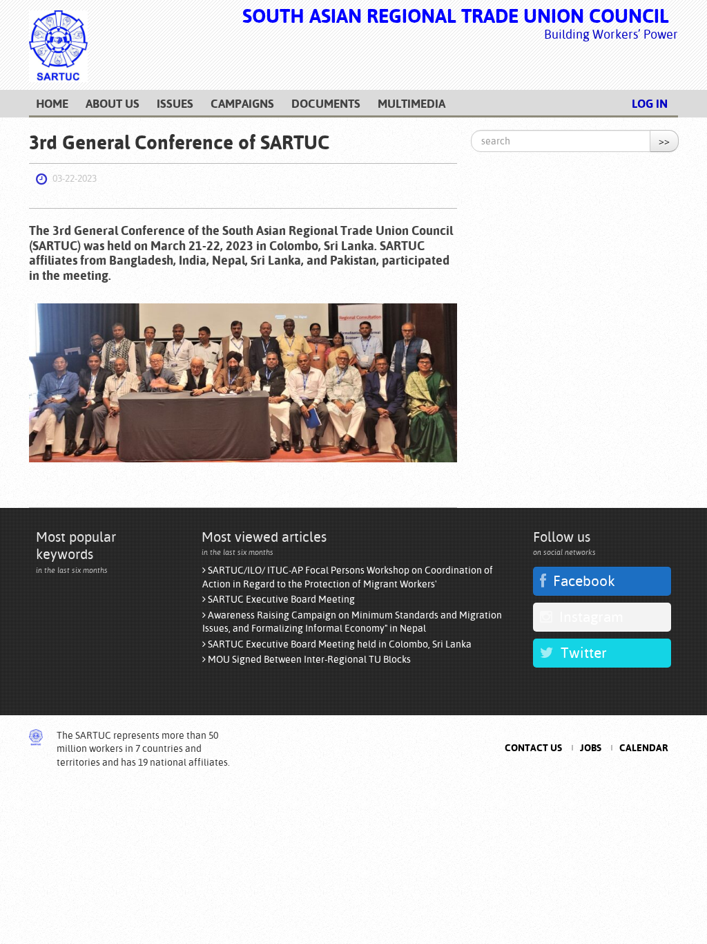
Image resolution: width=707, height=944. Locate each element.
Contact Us (533, 747)
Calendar (643, 747)
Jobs (590, 747)
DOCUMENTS (325, 104)
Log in (650, 104)
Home (52, 104)
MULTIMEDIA (411, 104)
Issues (175, 104)
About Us (112, 104)
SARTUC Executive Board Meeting (280, 599)
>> (664, 141)
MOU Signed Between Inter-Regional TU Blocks (308, 659)
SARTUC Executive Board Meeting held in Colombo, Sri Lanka (339, 644)
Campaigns (242, 104)
